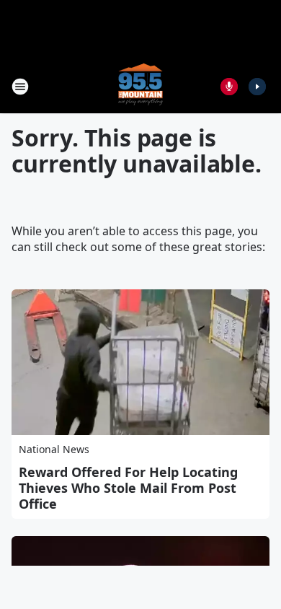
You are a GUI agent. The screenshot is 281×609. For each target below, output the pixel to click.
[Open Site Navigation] (20, 86)
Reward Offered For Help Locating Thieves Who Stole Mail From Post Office (128, 488)
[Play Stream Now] (257, 86)
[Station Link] (140, 86)
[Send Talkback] (229, 86)
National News (54, 449)
